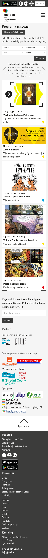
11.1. (18, 67)
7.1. (33, 64)
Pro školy (6, 520)
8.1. (37, 64)
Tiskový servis (8, 488)
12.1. (23, 67)
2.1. (13, 64)
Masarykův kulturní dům (12, 439)
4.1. (21, 64)
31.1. (29, 76)
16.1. (9, 70)
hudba (32, 38)
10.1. (14, 67)
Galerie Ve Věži (8, 442)
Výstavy (5, 528)
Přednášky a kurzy (9, 524)
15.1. (37, 67)
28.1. (37, 73)
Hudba (5, 510)
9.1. (9, 67)
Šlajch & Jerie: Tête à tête (16, 196)
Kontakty (6, 495)
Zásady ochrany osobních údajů (15, 491)
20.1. (29, 70)
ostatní (39, 38)
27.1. (32, 73)
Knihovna (6, 449)
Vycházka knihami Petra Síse (18, 114)
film (25, 38)
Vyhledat (40, 58)
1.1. (9, 64)
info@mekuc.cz (10, 552)
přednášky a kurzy (28, 41)
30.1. (24, 76)
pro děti (5, 41)
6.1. (29, 64)
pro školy (15, 41)
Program (5, 500)
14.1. (33, 67)
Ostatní (5, 514)
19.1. (24, 70)
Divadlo (5, 503)
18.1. (19, 70)
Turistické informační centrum (14, 446)
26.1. (27, 73)
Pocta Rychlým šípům (14, 283)
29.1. (19, 76)
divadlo (18, 38)
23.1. (11, 73)
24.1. (16, 73)
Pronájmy (6, 484)
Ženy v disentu (11, 149)
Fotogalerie (7, 481)
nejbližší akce (8, 38)
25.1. (21, 73)
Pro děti (5, 517)
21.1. (34, 70)
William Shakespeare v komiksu (20, 240)
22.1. (39, 70)
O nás (4, 477)
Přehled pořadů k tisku (13, 32)
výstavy (42, 41)
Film (4, 507)
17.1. (14, 70)
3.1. (17, 64)
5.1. (25, 64)
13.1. (28, 67)
